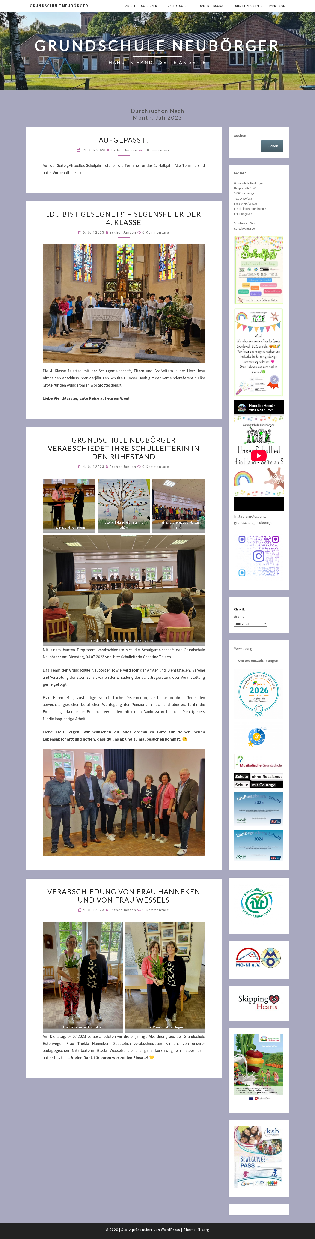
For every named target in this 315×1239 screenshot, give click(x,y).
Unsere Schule (179, 6)
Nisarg (203, 1229)
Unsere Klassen (247, 6)
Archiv (239, 616)
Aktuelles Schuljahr (141, 6)
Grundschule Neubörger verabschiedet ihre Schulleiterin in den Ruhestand (124, 448)
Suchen (240, 135)
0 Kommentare (156, 150)
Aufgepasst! (124, 140)
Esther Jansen (124, 150)
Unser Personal (212, 6)
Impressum (277, 6)
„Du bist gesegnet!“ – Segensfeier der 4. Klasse (123, 218)
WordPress (170, 1229)
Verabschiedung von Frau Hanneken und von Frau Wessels (123, 895)
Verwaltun (242, 648)
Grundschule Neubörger (59, 6)
